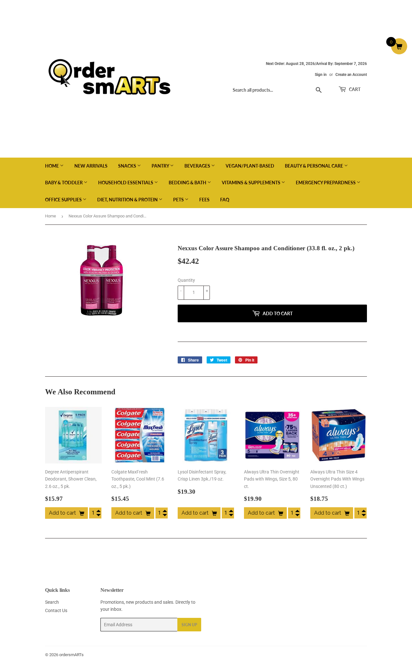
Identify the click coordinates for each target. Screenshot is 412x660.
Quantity (186, 280)
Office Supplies (64, 199)
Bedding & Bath (188, 182)
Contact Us (56, 610)
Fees (204, 199)
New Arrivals (91, 166)
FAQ (224, 199)
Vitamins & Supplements (251, 182)
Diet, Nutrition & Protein (128, 199)
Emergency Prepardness (326, 182)
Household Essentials (126, 182)
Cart (354, 89)
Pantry (161, 166)
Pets (179, 199)
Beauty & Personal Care (314, 166)
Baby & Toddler (64, 182)
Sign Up (189, 624)
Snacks (127, 166)
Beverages (197, 166)
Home (52, 166)
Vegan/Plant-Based (250, 166)
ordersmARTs (71, 654)
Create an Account (351, 74)
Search (52, 602)
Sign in (321, 74)
